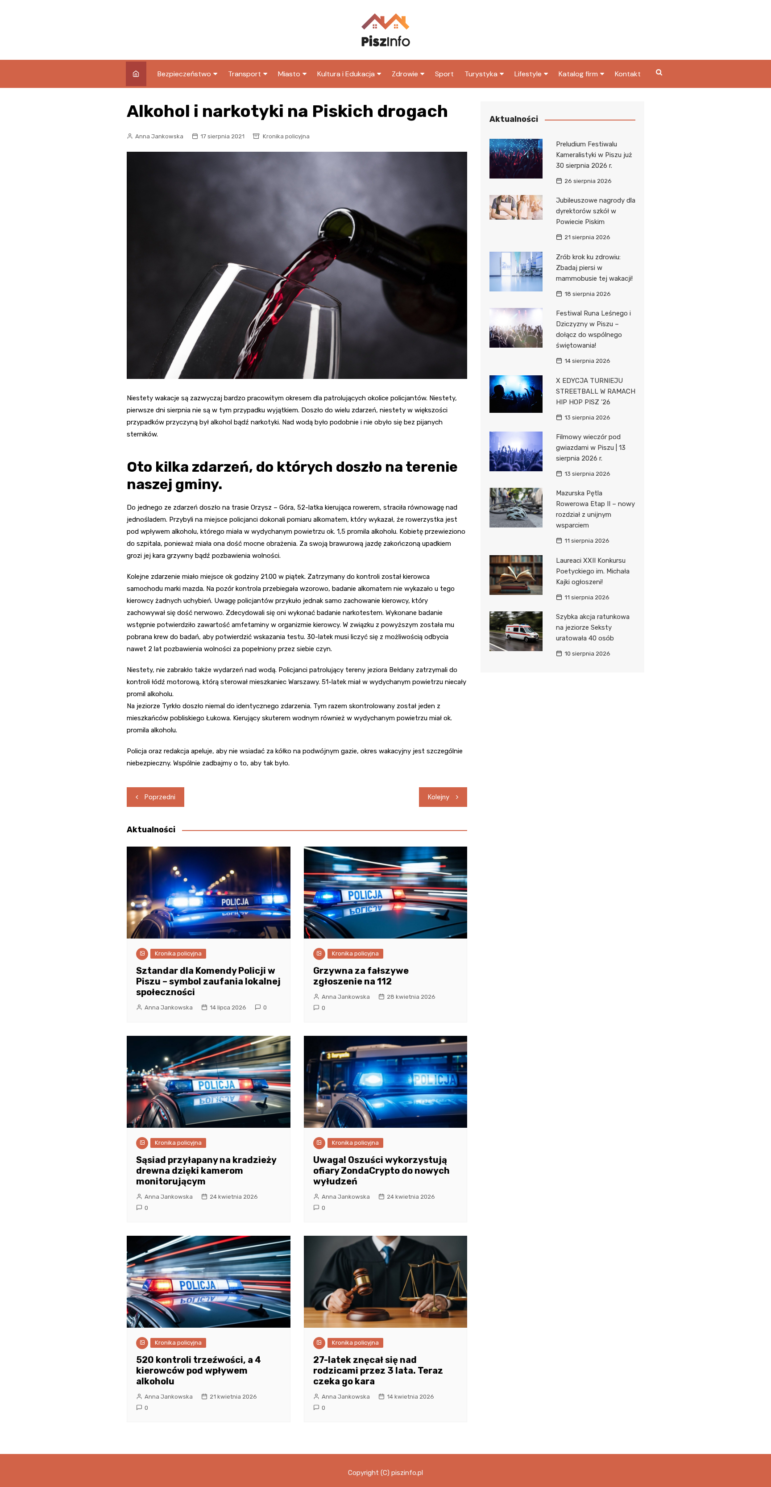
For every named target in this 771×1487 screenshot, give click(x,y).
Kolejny (438, 797)
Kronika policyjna (286, 136)
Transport (244, 74)
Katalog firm (578, 74)
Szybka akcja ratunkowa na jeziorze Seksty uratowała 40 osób (593, 627)
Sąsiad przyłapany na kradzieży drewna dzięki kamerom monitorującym (206, 1171)
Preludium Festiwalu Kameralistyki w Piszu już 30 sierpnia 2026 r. (594, 155)
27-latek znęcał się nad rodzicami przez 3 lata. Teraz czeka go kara (378, 1370)
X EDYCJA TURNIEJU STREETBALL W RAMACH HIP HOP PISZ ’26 (595, 391)
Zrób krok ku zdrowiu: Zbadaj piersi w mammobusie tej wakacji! (594, 267)
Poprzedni (160, 797)
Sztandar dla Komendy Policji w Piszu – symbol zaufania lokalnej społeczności (208, 981)
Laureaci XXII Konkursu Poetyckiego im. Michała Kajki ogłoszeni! (593, 571)
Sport (444, 74)
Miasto (289, 74)
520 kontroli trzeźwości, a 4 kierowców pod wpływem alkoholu (198, 1370)
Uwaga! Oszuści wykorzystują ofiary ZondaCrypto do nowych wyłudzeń (381, 1171)
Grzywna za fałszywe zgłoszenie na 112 (361, 976)
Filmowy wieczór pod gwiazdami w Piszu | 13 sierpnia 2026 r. (591, 447)
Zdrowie (405, 74)
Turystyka (480, 74)
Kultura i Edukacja (346, 74)
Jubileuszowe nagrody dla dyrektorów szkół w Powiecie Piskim (595, 211)
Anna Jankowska (159, 136)
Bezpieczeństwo (184, 74)
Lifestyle (528, 74)
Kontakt (628, 74)
